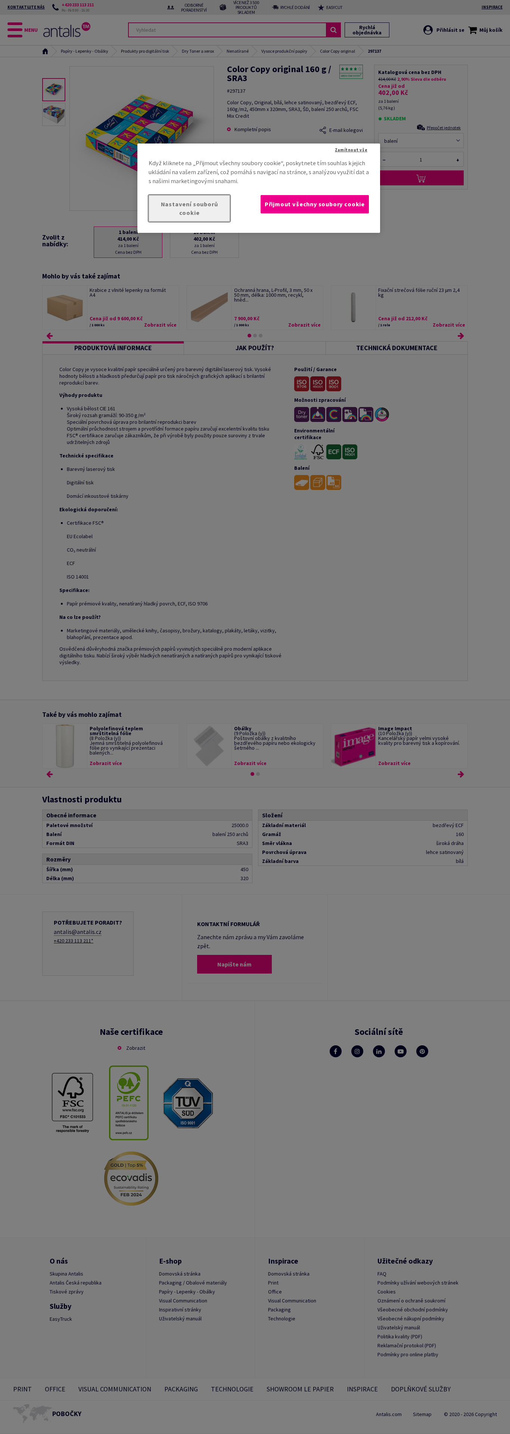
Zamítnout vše (351, 149)
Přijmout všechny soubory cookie (315, 204)
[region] (258, 188)
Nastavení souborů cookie (189, 208)
